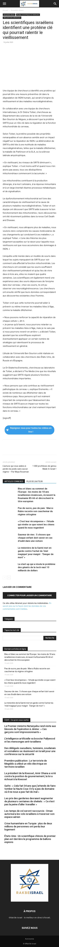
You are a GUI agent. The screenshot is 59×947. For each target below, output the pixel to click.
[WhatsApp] (24, 48)
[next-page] (9, 577)
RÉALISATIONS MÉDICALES (12, 18)
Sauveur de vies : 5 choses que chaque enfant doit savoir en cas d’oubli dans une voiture (35, 537)
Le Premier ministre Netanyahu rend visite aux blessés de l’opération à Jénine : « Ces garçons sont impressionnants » (30, 729)
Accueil (5, 10)
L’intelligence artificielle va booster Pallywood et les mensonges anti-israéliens (29, 740)
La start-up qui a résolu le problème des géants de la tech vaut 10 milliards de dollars (36, 567)
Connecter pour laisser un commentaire (29, 595)
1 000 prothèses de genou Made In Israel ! (44, 467)
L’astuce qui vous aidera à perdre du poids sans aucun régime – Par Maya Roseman (16, 469)
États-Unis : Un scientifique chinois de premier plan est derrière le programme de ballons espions (30, 839)
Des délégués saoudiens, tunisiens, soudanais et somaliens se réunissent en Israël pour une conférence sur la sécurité (30, 751)
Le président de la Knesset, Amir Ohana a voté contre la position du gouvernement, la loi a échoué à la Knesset (30, 776)
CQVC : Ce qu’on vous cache (16, 720)
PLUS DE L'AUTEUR (34, 481)
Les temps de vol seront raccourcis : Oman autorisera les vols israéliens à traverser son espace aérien (29, 813)
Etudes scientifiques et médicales (28, 15)
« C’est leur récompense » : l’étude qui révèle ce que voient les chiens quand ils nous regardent (36, 524)
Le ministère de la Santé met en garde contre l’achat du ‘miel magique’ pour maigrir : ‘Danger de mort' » (28, 704)
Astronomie (29, 939)
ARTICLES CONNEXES (13, 481)
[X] (12, 48)
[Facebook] (5, 48)
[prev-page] (4, 577)
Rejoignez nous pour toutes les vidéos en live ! (30, 430)
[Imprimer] (30, 48)
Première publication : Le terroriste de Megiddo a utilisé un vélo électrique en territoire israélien (25, 763)
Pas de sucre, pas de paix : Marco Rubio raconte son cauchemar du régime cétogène (35, 511)
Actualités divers (17, 10)
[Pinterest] (18, 48)
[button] (4, 3)
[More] (43, 48)
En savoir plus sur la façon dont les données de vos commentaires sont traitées (27, 606)
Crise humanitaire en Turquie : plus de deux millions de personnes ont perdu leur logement (28, 826)
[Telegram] (37, 48)
